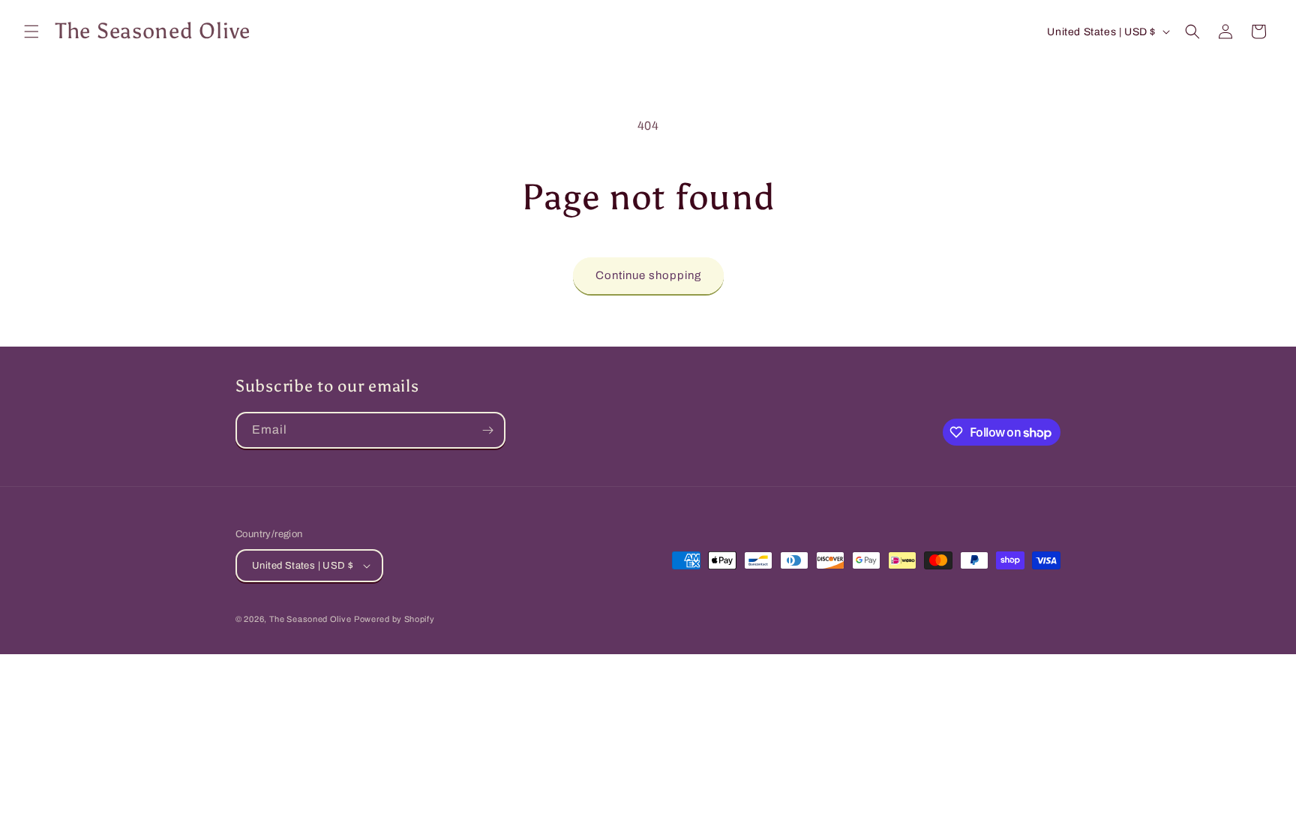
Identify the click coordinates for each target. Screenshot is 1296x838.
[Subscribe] (487, 430)
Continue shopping (648, 275)
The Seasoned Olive (310, 618)
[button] (31, 31)
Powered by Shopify (394, 618)
